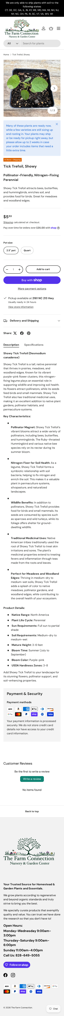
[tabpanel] (32, 517)
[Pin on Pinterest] (28, 333)
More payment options (32, 288)
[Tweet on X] (15, 333)
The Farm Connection (21, 1007)
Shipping (8, 222)
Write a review (32, 779)
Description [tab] (11, 345)
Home (6, 55)
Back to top (32, 811)
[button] (51, 28)
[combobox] (32, 43)
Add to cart (43, 269)
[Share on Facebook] (21, 333)
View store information (20, 306)
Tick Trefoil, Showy (21, 55)
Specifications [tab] (34, 345)
